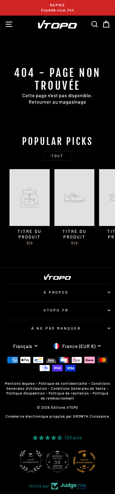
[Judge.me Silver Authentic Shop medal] (31, 461)
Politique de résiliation (69, 393)
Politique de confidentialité (63, 383)
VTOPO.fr (56, 310)
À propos (56, 292)
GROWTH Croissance (91, 416)
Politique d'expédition (25, 393)
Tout (57, 156)
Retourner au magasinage (57, 101)
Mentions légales (20, 383)
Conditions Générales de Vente (78, 388)
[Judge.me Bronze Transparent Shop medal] (84, 461)
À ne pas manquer (56, 328)
